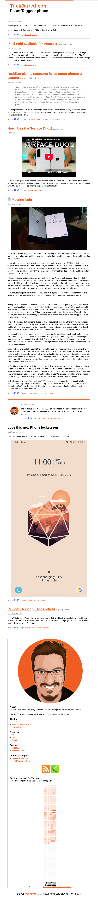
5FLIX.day (16, 748)
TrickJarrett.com (29, 6)
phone (26, 35)
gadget (34, 35)
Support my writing (20, 759)
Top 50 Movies (18, 727)
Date (14, 735)
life (30, 35)
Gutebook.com (18, 751)
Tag (13, 737)
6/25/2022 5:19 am (14, 133)
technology (33, 190)
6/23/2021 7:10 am (27, 404)
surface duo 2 (44, 393)
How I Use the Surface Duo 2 (30, 128)
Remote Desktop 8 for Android (31, 609)
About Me (16, 722)
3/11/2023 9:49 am (14, 82)
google (31, 65)
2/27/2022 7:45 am (14, 204)
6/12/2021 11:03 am (15, 432)
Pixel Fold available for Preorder (32, 44)
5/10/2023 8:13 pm (14, 48)
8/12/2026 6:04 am (14, 21)
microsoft (40, 627)
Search (15, 740)
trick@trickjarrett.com (21, 761)
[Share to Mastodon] (15, 34)
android (27, 119)
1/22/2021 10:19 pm (15, 614)
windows (33, 627)
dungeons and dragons (37, 600)
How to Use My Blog (20, 724)
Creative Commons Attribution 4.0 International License (57, 887)
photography (40, 119)
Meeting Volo (21, 200)
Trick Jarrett (30, 894)
